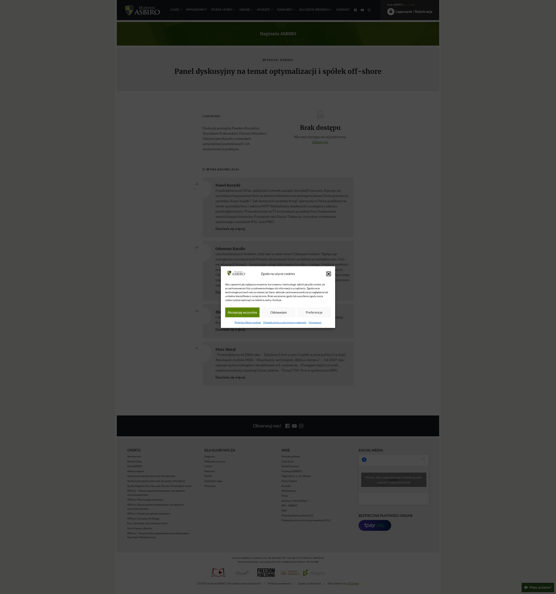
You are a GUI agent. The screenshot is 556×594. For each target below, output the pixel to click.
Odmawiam (278, 312)
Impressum (315, 322)
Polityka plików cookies (248, 322)
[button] (328, 274)
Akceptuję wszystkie (242, 312)
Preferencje (314, 312)
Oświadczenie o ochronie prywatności (284, 322)
